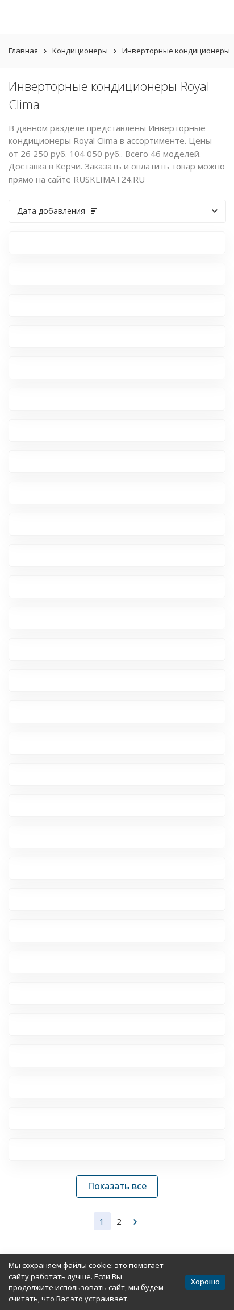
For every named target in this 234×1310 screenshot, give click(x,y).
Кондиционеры (80, 50)
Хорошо (205, 1281)
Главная (23, 50)
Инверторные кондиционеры (176, 50)
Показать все (117, 1186)
